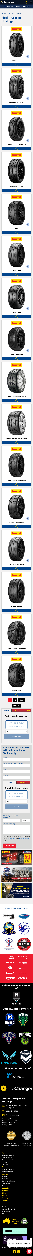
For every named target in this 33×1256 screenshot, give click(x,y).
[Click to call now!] (26, 2)
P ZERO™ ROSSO (16, 606)
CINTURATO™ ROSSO (16, 186)
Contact (5, 1191)
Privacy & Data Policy (13, 1247)
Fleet (4, 1193)
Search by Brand (7, 1160)
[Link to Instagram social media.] (18, 1251)
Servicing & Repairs (8, 1181)
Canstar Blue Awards (8, 1209)
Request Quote (9, 845)
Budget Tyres (6, 1211)
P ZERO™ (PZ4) (16, 270)
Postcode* (6, 775)
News (4, 1195)
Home (5, 13)
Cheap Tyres (6, 1214)
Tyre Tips (5, 1164)
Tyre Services (6, 1183)
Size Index (5, 1207)
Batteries (5, 1176)
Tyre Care (5, 1162)
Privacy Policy (12, 839)
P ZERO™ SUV (16, 690)
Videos (5, 1200)
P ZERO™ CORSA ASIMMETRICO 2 (16, 438)
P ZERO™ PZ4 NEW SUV (16, 564)
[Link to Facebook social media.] (14, 1251)
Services (5, 1174)
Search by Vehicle (8, 1155)
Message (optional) (9, 824)
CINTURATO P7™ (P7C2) (16, 102)
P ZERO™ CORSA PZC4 (16, 522)
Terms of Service (24, 839)
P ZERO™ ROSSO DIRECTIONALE (16, 648)
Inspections (5, 1179)
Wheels (5, 1167)
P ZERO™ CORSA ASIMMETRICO (16, 396)
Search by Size (7, 1157)
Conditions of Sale (24, 1247)
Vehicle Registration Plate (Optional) (11, 817)
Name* (5, 757)
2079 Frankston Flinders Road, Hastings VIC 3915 (17, 1106)
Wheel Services (7, 1186)
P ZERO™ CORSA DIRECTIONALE (16, 480)
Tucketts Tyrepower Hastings (18, 6)
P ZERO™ (16, 228)
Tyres (4, 1153)
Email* (5, 769)
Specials (5, 1188)
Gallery (5, 1198)
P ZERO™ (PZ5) (16, 312)
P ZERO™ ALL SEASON (16, 354)
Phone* (13, 763)
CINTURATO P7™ (16, 60)
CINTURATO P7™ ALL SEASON (16, 144)
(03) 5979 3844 (12, 1111)
